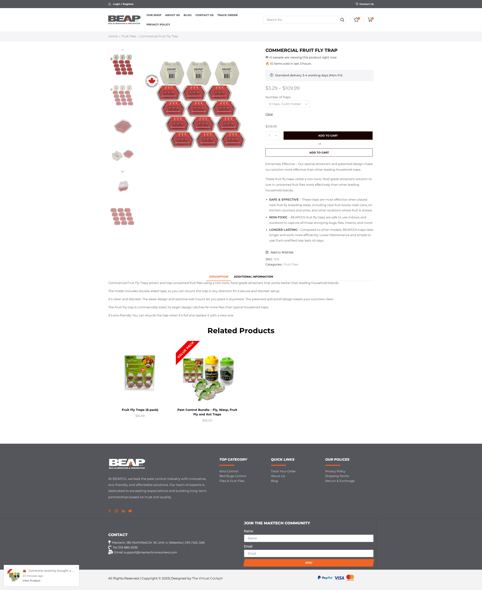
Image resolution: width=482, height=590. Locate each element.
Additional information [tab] (253, 276)
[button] (121, 4)
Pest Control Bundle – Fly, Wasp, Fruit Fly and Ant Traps (207, 412)
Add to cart (328, 135)
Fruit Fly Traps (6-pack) (140, 410)
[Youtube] (130, 511)
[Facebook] (109, 511)
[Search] (342, 20)
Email (248, 546)
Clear (269, 114)
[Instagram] (116, 511)
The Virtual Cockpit (207, 578)
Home (113, 36)
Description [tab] (218, 276)
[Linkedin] (123, 511)
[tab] (218, 276)
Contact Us (366, 3)
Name (248, 531)
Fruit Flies (128, 36)
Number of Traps (278, 97)
